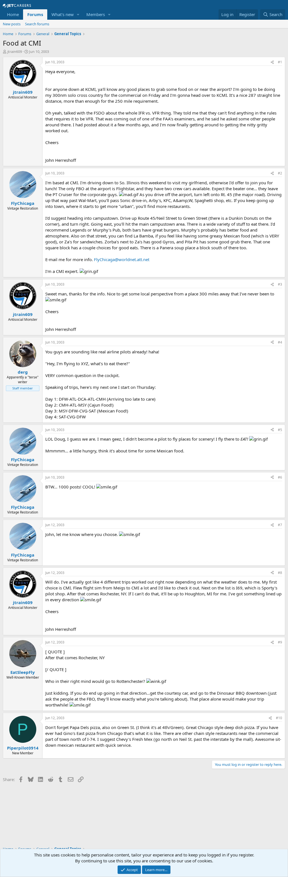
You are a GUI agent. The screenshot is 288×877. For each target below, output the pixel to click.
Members (95, 14)
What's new (62, 14)
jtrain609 (14, 51)
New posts (12, 23)
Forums (35, 14)
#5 (280, 429)
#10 (279, 717)
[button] (78, 14)
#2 (280, 173)
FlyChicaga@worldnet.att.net (121, 259)
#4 (280, 342)
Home (13, 14)
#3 (280, 284)
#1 (280, 62)
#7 (280, 524)
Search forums (37, 23)
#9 (280, 642)
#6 (280, 477)
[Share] (272, 62)
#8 (280, 572)
